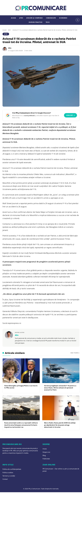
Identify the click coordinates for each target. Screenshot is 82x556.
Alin (9, 48)
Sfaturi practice (35, 22)
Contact (5, 479)
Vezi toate (74, 353)
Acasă (4, 30)
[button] (78, 20)
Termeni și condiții (8, 476)
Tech (48, 22)
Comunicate (51, 18)
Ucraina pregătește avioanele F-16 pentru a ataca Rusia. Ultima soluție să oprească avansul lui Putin (60, 388)
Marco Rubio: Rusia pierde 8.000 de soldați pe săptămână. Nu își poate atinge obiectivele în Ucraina (60, 425)
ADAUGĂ (70, 115)
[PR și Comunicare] (41, 8)
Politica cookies (7, 472)
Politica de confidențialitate (11, 469)
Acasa (13, 18)
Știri (21, 18)
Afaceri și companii (34, 18)
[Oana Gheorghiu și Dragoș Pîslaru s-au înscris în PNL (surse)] (21, 370)
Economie (63, 18)
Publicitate (46, 459)
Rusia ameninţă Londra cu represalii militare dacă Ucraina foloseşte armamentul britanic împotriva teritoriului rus (21, 425)
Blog (44, 455)
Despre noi (46, 452)
